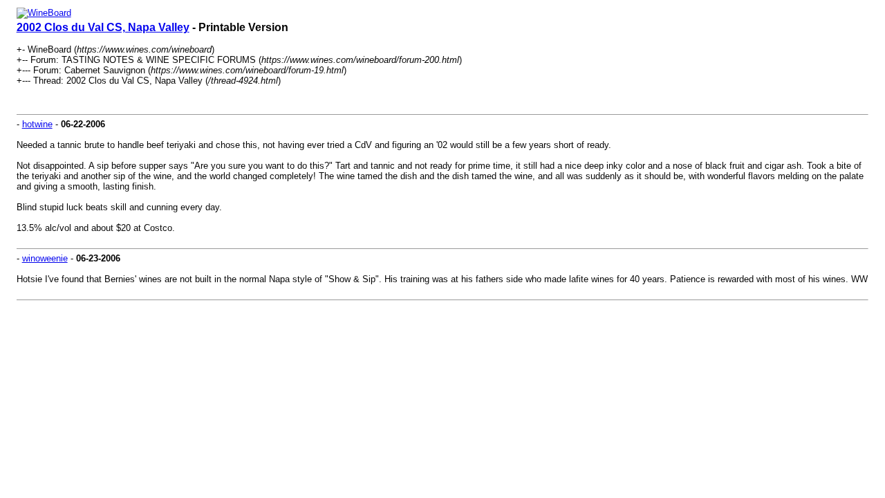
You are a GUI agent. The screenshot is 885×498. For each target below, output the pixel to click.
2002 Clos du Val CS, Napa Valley (103, 27)
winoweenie (45, 258)
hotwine (37, 124)
